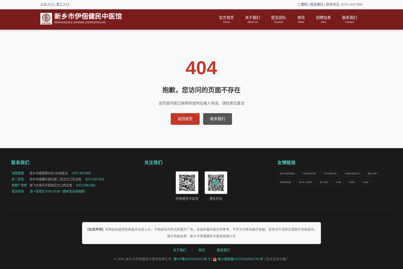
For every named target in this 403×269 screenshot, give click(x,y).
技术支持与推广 (277, 259)
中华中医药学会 (330, 174)
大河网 (338, 182)
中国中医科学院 (309, 174)
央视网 (351, 182)
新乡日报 (323, 182)
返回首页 (185, 119)
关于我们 (179, 250)
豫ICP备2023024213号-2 (191, 259)
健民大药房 (372, 174)
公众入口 (46, 4)
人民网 (365, 182)
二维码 (302, 4)
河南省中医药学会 (352, 174)
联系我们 (217, 119)
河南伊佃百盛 (285, 182)
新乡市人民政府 (305, 182)
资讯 (201, 250)
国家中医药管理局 (287, 174)
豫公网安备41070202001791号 (240, 259)
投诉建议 (316, 4)
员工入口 (62, 4)
